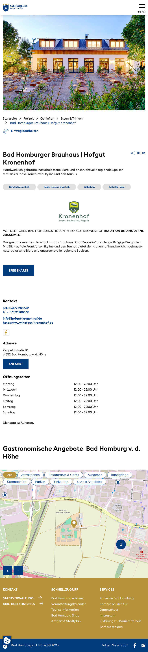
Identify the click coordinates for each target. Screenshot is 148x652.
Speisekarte (18, 270)
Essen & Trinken (72, 118)
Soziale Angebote (89, 482)
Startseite (10, 118)
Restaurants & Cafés (64, 475)
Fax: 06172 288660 (16, 312)
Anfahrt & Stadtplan (66, 621)
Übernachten (16, 482)
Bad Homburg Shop (65, 615)
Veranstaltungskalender (68, 604)
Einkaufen (61, 482)
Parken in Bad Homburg (117, 598)
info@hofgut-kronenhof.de (22, 318)
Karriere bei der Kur (113, 604)
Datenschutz (109, 610)
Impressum (107, 615)
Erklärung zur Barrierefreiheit (120, 621)
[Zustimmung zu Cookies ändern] (7, 640)
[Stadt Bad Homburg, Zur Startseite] (15, 8)
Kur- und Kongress (19, 604)
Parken (40, 482)
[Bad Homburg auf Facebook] (135, 645)
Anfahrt (15, 364)
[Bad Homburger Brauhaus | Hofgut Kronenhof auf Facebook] (6, 333)
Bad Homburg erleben (67, 598)
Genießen (47, 118)
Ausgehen (95, 475)
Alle (9, 475)
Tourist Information (65, 610)
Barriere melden (111, 627)
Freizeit (28, 118)
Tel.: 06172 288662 (16, 308)
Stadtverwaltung (18, 598)
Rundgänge (119, 475)
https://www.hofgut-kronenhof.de (28, 323)
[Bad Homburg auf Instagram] (143, 645)
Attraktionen (30, 475)
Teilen (140, 153)
